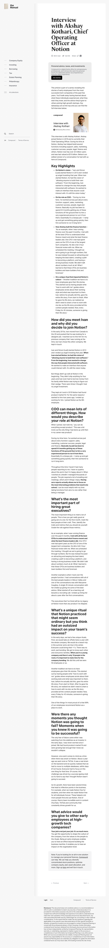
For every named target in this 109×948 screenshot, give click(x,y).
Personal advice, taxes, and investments (68, 66)
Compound (11, 140)
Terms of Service (23, 140)
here (64, 867)
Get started (57, 78)
